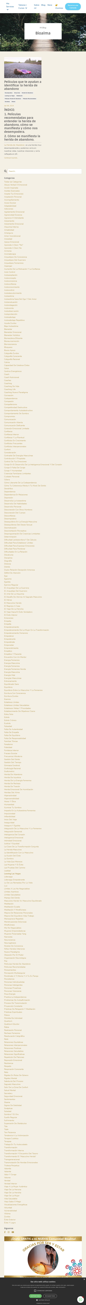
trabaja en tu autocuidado (15, 1144)
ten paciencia (10, 1132)
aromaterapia (10, 254)
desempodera (8, 93)
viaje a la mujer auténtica (15, 1186)
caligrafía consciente (13, 356)
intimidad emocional (13, 840)
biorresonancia (10, 344)
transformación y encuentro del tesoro (21, 1153)
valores (7, 1177)
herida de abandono (27, 93)
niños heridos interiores (14, 949)
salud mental (10, 1090)
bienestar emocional (13, 332)
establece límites (11, 702)
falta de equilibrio (12, 735)
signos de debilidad (13, 1105)
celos (6, 368)
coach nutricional (11, 377)
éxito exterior (10, 1219)
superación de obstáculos (15, 1123)
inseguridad (9, 822)
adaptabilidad (10, 206)
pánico (7, 1015)
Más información (61, 1287)
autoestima (9, 296)
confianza (8, 431)
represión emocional (13, 1060)
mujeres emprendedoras (14, 931)
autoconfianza (10, 284)
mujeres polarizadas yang (15, 934)
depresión (8, 497)
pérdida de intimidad (13, 1018)
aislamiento (9, 221)
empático (8, 651)
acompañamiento (11, 200)
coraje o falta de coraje (14, 467)
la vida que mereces (13, 861)
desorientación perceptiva (15, 531)
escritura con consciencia (15, 693)
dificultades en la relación (15, 552)
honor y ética (10, 801)
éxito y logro (10, 1222)
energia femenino (12, 660)
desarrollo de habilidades (15, 503)
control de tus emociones (15, 461)
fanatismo (8, 744)
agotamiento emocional (14, 212)
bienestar (8, 329)
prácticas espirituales (13, 1012)
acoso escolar (10, 203)
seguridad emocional (13, 1096)
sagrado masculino (12, 1084)
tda (5, 1126)
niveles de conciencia (13, 946)
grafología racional (12, 768)
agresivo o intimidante (14, 218)
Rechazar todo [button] (50, 1296)
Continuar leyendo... (11, 158)
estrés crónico (10, 720)
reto (6, 1072)
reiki (6, 1039)
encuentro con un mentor (15, 657)
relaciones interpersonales (15, 1045)
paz (5, 961)
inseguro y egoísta (12, 825)
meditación (19, 96)
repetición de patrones (14, 1057)
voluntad (8, 1207)
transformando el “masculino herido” (20, 1156)
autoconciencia (10, 281)
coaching (8, 383)
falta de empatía (11, 732)
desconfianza (9, 515)
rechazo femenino (12, 1033)
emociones (8, 618)
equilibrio (8, 687)
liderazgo (8, 876)
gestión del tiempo (12, 762)
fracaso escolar (10, 753)
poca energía (9, 994)
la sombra (8, 858)
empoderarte (10, 639)
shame (13, 101)
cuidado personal (11, 476)
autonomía (9, 308)
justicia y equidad (11, 843)
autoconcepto (10, 278)
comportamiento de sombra (16, 413)
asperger (8, 266)
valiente (7, 1171)
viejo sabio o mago (12, 1201)
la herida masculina (13, 849)
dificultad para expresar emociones (19, 546)
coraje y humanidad (13, 470)
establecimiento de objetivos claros (19, 711)
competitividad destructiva (15, 407)
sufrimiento (9, 1120)
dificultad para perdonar (14, 549)
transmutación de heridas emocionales (21, 1162)
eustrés (7, 723)
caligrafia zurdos (11, 353)
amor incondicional (12, 236)
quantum (8, 1021)
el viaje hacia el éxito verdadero (18, 612)
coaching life (10, 389)
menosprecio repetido (13, 919)
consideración (10, 452)
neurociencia (9, 940)
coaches (7, 380)
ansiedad (8, 239)
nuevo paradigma (12, 952)
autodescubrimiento (13, 293)
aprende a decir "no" (13, 245)
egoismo (8, 579)
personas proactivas (12, 988)
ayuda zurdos (10, 323)
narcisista (8, 937)
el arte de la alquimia (14, 594)
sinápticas (8, 1108)
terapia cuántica (11, 1138)
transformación (10, 1147)
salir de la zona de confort (16, 1087)
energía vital (9, 675)
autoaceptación (10, 275)
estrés (6, 717)
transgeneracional (12, 1159)
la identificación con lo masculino (18, 852)
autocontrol (9, 290)
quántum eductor (11, 1024)
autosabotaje (10, 317)
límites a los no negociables (17, 888)
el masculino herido (13, 603)
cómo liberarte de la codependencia (20, 482)
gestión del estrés (12, 759)
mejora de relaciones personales (18, 913)
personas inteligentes (13, 985)
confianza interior (11, 434)
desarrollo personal (12, 506)
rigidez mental (10, 1078)
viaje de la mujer (12, 1195)
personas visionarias (12, 991)
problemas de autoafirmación (17, 1000)
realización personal (13, 1030)
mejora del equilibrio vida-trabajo (19, 916)
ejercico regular (11, 585)
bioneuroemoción (11, 341)
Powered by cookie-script (43, 1303)
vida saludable (10, 1198)
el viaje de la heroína (13, 609)
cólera (7, 479)
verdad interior (10, 1183)
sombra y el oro (11, 1114)
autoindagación (10, 305)
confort (7, 449)
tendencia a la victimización (16, 1135)
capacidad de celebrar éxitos (16, 365)
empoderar (9, 636)
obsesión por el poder (14, 955)
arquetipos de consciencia (15, 257)
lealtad (7, 870)
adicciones (8, 209)
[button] (43, 1300)
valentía (7, 1168)
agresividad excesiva (13, 215)
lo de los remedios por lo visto (18, 882)
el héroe (8, 600)
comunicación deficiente (14, 425)
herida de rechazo (12, 783)
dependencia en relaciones (16, 494)
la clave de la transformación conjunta (21, 846)
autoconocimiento (12, 287)
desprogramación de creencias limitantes (22, 533)
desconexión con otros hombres (18, 509)
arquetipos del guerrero (15, 260)
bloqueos (8, 347)
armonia (7, 251)
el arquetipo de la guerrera (16, 588)
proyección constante (13, 1006)
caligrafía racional (12, 359)
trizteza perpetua (11, 1165)
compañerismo (10, 404)
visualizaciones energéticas (15, 1204)
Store (50, 5)
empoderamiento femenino (16, 633)
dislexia (7, 564)
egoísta (7, 582)
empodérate (9, 642)
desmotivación (10, 528)
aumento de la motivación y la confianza (22, 269)
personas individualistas (14, 982)
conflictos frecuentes (13, 443)
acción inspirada (11, 188)
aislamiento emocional (14, 224)
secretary (7, 101)
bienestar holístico (12, 335)
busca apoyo (9, 350)
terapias (7, 1141)
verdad (7, 1180)
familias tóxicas (11, 741)
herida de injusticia (12, 777)
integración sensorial (13, 831)
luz (5, 886)
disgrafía (8, 561)
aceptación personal (13, 197)
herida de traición (12, 786)
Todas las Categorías (13, 182)
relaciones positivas (12, 1048)
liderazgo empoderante (14, 879)
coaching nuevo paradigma (16, 392)
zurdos (7, 1216)
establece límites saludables (16, 705)
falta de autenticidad (13, 729)
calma (7, 362)
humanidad (9, 804)
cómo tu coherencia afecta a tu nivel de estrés (25, 485)
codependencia (10, 398)
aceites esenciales (12, 191)
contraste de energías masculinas (18, 455)
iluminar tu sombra (12, 807)
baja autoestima (11, 326)
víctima (7, 1213)
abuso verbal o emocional (15, 185)
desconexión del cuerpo (14, 512)
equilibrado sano (11, 684)
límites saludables (12, 895)
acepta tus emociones (13, 194)
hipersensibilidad (11, 798)
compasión (9, 401)
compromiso (9, 416)
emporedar (9, 645)
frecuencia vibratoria (13, 756)
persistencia (9, 979)
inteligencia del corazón (14, 834)
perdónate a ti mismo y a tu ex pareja (21, 976)
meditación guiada (12, 907)
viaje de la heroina (12, 1189)
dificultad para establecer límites (18, 543)
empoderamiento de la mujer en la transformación (26, 630)
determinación (10, 536)
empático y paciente (13, 654)
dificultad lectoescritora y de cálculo (20, 540)
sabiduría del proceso (13, 1081)
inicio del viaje (10, 819)
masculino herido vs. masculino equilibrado (23, 901)
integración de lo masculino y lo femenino (23, 828)
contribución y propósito (14, 458)
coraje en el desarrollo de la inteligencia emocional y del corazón (33, 464)
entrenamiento (10, 681)
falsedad (8, 726)
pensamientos (10, 970)
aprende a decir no (13, 248)
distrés (7, 567)
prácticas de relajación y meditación (19, 1009)
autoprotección (10, 314)
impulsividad (9, 813)
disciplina (8, 558)
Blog (43, 5)
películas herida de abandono (13, 98)
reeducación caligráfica (14, 1036)
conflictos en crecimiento (15, 440)
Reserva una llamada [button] (73, 6)
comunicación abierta (13, 422)
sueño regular (10, 1117)
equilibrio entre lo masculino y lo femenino (23, 690)
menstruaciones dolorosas (15, 922)
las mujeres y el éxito (13, 864)
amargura (8, 233)
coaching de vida (11, 386)
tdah (6, 1129)
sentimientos (9, 1099)
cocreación (8, 395)
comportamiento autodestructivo (18, 410)
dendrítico (8, 488)
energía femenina (12, 666)
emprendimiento (11, 648)
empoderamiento (11, 627)
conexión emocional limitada (16, 428)
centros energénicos (13, 371)
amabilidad (9, 230)
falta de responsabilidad (15, 738)
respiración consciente (14, 1069)
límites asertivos (11, 891)
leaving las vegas (10, 96)
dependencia (9, 491)
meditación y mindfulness (15, 910)
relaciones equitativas (13, 1042)
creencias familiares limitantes (17, 473)
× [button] (84, 1279)
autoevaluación (10, 302)
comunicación (10, 419)
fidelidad (8, 747)
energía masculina (12, 672)
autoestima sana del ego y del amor (20, 299)
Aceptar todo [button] (35, 1296)
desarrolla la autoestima (15, 500)
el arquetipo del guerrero (15, 591)
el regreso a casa (12, 606)
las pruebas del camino (14, 867)
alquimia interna (11, 227)
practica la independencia (15, 997)
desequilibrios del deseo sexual (18, 524)
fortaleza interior (11, 750)
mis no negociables (12, 928)
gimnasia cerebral (12, 765)
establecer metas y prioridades (17, 708)
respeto (7, 1066)
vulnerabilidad (10, 1210)
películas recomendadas (29, 98)
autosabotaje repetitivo (14, 320)
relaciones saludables (13, 1051)
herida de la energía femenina (17, 780)
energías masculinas (12, 678)
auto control (9, 272)
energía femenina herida (15, 669)
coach (6, 374)
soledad (7, 1111)
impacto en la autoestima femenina (19, 810)
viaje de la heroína (12, 1192)
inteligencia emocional (13, 837)
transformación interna (14, 1150)
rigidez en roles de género (16, 1075)
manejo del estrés (12, 898)
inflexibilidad (9, 816)
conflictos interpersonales (15, 446)
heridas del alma (12, 792)
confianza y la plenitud (14, 437)
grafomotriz (9, 771)
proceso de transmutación (15, 1003)
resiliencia (8, 1063)
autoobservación (11, 311)
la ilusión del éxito (12, 855)
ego (6, 576)
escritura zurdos (11, 696)
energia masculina (12, 663)
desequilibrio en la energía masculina (20, 521)
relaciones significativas (14, 1054)
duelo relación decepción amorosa (19, 570)
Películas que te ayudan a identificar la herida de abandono (22, 85)
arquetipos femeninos (13, 263)
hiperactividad (10, 795)
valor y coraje (10, 1174)
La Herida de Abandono (14, 145)
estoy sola (17, 93)
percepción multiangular (14, 973)
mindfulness (9, 925)
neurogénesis (10, 943)
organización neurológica (15, 958)
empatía (7, 624)
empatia (7, 621)
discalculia (8, 555)
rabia (6, 1027)
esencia (7, 699)
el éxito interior (10, 615)
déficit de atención (12, 573)
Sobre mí (36, 6)
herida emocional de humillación (18, 789)
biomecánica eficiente (13, 338)
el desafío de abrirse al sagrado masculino (23, 597)
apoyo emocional (11, 242)
